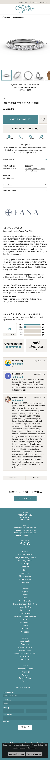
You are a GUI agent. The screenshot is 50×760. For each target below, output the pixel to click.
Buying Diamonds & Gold (25, 653)
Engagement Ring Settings (26, 299)
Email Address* (8, 692)
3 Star (21, 330)
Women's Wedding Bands (14, 17)
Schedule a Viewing (25, 128)
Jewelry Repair (25, 650)
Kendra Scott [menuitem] (25, 613)
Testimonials (25, 672)
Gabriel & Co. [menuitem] (25, 601)
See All (36, 478)
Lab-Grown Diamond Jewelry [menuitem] (25, 616)
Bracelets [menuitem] (25, 567)
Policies (25, 675)
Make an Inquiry (20, 119)
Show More (14, 478)
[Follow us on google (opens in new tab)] (28, 543)
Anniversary (7, 715)
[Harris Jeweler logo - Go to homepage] (25, 9)
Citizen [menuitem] (25, 594)
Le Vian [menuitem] (25, 619)
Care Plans (25, 656)
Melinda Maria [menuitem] (25, 622)
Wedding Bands (31, 171)
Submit (25, 727)
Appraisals (25, 641)
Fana (4, 98)
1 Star (21, 335)
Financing (25, 644)
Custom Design (25, 647)
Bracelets (24, 301)
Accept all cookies (34, 754)
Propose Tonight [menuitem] (25, 554)
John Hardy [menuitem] (25, 610)
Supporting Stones (9, 190)
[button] (22, 2)
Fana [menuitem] (25, 597)
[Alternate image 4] (39, 75)
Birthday (6, 708)
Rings (39, 299)
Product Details (8, 159)
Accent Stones (7, 185)
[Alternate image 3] (28, 75)
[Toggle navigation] (4, 9)
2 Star (21, 332)
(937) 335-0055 (25, 90)
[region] (25, 43)
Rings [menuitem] (25, 570)
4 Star (21, 327)
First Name (7, 700)
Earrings (6, 301)
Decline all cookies (16, 754)
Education (25, 659)
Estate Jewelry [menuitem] (25, 579)
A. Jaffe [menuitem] (25, 591)
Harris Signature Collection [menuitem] (25, 604)
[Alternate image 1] (6, 75)
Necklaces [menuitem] (25, 573)
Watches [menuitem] (25, 582)
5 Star (21, 324)
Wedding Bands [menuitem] (25, 560)
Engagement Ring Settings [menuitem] (25, 557)
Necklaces (13, 301)
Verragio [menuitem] (25, 632)
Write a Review (25, 498)
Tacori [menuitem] (25, 625)
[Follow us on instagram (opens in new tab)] (24, 543)
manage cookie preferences (24, 748)
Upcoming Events (25, 668)
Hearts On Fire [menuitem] (25, 607)
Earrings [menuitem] (25, 563)
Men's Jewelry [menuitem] (25, 576)
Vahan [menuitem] (25, 628)
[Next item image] (46, 43)
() (43, 324)
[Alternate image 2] (17, 75)
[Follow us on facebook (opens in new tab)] (21, 543)
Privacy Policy (25, 678)
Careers (25, 681)
